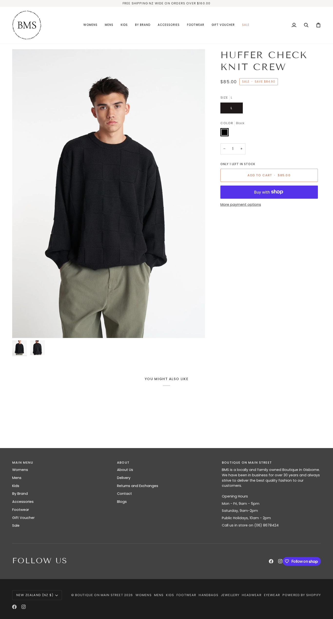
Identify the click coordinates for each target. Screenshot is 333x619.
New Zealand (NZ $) (34, 595)
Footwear (20, 509)
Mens (16, 477)
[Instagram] (280, 561)
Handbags (208, 595)
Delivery (123, 477)
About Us (125, 469)
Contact (124, 493)
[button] (90, 25)
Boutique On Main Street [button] (247, 462)
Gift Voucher (23, 517)
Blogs (122, 501)
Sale (16, 525)
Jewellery (230, 595)
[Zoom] (108, 193)
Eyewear (272, 595)
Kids (15, 485)
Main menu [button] (22, 462)
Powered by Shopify (302, 595)
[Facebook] (271, 561)
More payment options (240, 204)
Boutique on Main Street (99, 595)
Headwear (251, 595)
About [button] (123, 462)
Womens (20, 469)
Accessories (23, 501)
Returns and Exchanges (137, 485)
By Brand (20, 493)
